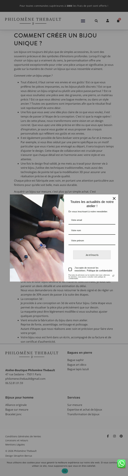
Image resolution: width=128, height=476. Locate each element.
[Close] (114, 198)
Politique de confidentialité (99, 270)
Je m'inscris (92, 254)
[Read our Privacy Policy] (113, 276)
